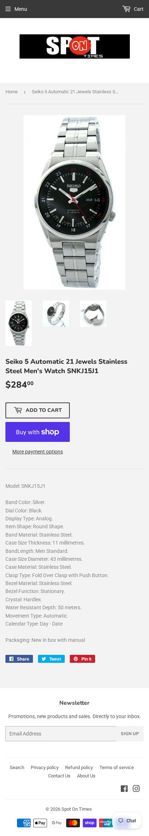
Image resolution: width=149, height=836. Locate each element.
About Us (86, 776)
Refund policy (79, 767)
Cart (138, 9)
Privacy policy (45, 767)
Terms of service (116, 767)
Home (11, 91)
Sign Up (130, 734)
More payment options (37, 452)
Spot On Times (76, 809)
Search (17, 767)
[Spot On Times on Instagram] (136, 790)
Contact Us (59, 776)
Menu (20, 9)
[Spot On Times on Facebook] (124, 790)
